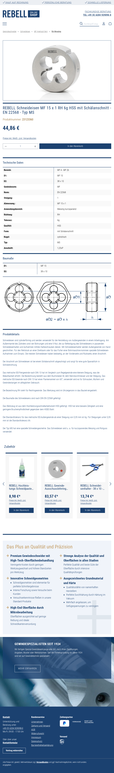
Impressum (36, 737)
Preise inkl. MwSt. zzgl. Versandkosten (19, 138)
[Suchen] (82, 23)
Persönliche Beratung (58, 2)
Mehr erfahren (27, 668)
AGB (33, 729)
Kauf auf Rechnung (17, 2)
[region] (57, 70)
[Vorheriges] (3, 483)
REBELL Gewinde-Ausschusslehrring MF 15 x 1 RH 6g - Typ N (55, 487)
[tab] (9, 446)
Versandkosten (42, 762)
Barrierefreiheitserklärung (42, 745)
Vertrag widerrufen (14, 750)
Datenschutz (36, 741)
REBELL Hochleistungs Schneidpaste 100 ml (20, 487)
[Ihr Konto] (104, 23)
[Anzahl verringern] (6, 146)
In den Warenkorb (75, 146)
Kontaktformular (10, 742)
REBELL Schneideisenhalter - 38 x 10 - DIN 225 (91, 487)
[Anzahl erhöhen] (35, 146)
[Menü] (5, 23)
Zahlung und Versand (40, 725)
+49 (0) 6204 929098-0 (13, 728)
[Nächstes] (110, 483)
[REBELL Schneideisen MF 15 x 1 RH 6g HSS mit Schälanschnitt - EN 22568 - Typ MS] (57, 70)
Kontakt (6, 717)
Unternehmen (37, 722)
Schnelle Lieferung (99, 2)
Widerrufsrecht (37, 733)
